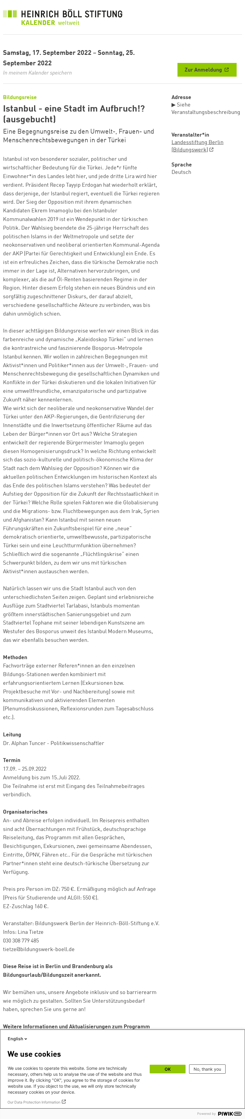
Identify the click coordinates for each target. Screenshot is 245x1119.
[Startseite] (62, 18)
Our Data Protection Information (33, 1102)
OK (168, 1069)
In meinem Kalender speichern (37, 73)
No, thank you (207, 1069)
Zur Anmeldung (204, 70)
